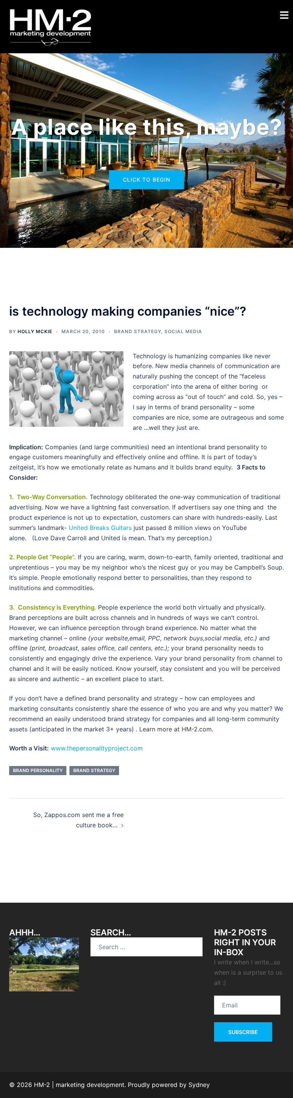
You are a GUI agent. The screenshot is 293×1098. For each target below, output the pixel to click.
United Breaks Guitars (101, 527)
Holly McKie (35, 331)
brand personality (38, 770)
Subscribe (243, 1032)
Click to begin (146, 179)
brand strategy (137, 331)
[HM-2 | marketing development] (50, 26)
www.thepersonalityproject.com (97, 748)
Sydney (199, 1084)
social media (183, 331)
